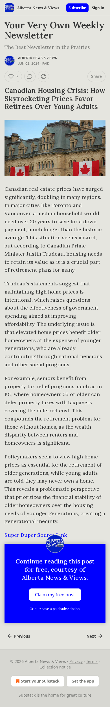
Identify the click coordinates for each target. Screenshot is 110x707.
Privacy (76, 661)
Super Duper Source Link (36, 535)
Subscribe (77, 7)
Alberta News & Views (37, 58)
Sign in (98, 7)
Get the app (82, 681)
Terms (92, 661)
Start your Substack (40, 681)
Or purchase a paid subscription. (55, 608)
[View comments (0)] (30, 76)
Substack (27, 695)
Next (91, 636)
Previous (22, 636)
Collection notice (55, 667)
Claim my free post (55, 595)
